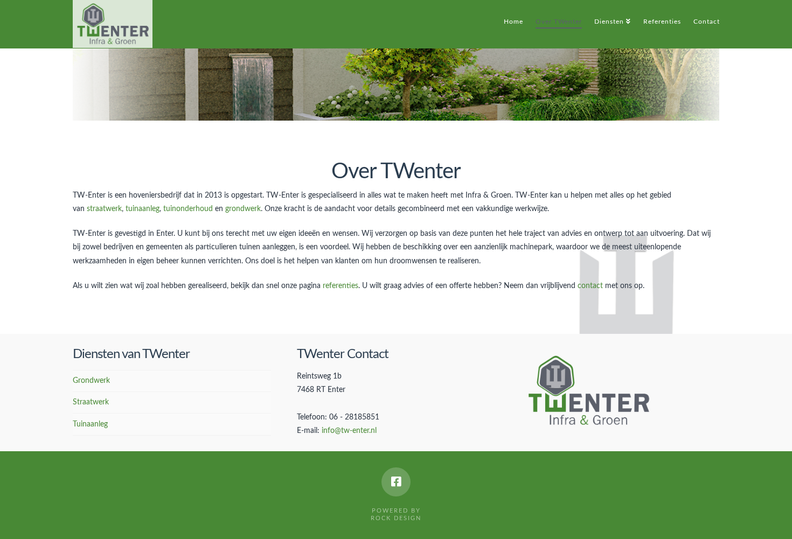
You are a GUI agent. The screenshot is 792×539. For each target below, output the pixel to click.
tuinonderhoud (188, 209)
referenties (340, 286)
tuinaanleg (142, 209)
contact (590, 286)
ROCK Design (396, 518)
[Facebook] (396, 481)
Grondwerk (91, 380)
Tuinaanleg (90, 424)
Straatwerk (91, 402)
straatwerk (104, 209)
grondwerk (243, 209)
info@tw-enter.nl (349, 431)
